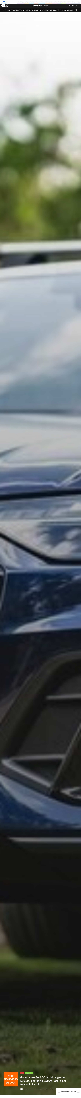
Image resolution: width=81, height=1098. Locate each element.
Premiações (53, 10)
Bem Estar (41, 2)
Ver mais (70, 10)
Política (27, 2)
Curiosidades (48, 2)
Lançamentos (44, 10)
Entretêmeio (21, 2)
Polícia (36, 2)
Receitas (55, 2)
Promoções (62, 10)
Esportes (63, 2)
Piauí (59, 2)
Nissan (23, 10)
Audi (9, 10)
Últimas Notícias (76, 2)
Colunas (69, 2)
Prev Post (64, 1091)
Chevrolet (35, 10)
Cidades (32, 2)
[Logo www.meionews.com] (4, 2)
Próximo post (72, 1091)
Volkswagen (15, 10)
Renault (28, 10)
